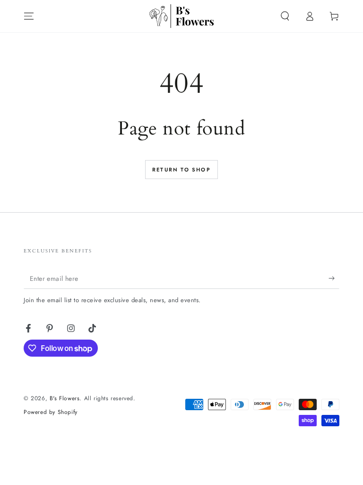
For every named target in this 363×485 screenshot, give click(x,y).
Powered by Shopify (51, 412)
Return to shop (181, 169)
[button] (285, 16)
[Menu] (29, 16)
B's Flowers (65, 398)
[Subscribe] (333, 278)
